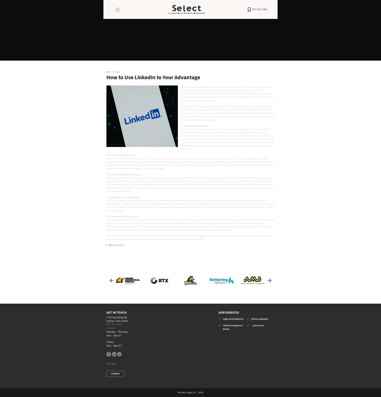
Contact (110, 328)
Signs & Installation (233, 319)
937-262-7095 (259, 9)
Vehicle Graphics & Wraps (232, 327)
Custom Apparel (259, 319)
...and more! (257, 325)
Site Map (111, 363)
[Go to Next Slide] (269, 280)
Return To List (116, 245)
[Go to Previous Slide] (111, 280)
